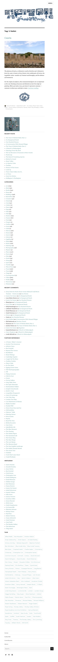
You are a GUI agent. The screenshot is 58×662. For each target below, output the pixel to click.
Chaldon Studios (11, 361)
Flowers (8, 216)
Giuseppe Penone (26, 568)
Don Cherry (8, 562)
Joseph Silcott (31, 584)
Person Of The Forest (12, 167)
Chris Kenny (9, 473)
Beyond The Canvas (12, 350)
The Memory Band (11, 444)
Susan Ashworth (11, 518)
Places (34, 105)
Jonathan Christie (36, 581)
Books (8, 190)
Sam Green (9, 425)
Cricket (8, 205)
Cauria (7, 38)
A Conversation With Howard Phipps (17, 144)
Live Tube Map (10, 397)
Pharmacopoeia (37, 597)
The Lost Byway (10, 442)
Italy (18, 578)
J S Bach (39, 584)
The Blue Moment (11, 429)
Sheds (8, 258)
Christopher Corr (11, 475)
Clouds (8, 201)
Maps (7, 241)
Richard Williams (39, 600)
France (17, 568)
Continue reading (33, 88)
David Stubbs (21, 559)
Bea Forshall (9, 348)
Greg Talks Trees (11, 382)
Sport (7, 262)
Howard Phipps (26, 575)
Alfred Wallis (8, 536)
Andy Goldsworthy (10, 540)
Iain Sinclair (36, 575)
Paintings (9, 245)
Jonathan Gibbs (10, 499)
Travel (37, 105)
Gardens (8, 224)
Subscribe (7, 636)
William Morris (16, 623)
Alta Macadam (18, 536)
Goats (7, 226)
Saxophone (8, 613)
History (30, 105)
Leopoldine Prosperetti (13, 393)
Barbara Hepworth (22, 543)
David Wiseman (10, 479)
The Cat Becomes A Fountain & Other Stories (19, 152)
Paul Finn (9, 513)
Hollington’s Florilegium (13, 178)
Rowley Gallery (18, 607)
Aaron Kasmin (10, 464)
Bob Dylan (8, 549)
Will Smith (25, 623)
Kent (30, 587)
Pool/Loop (9, 155)
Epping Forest (9, 565)
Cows (7, 203)
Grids (7, 228)
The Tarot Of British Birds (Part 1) (16, 146)
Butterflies (9, 196)
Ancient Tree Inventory (13, 344)
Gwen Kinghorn (10, 332)
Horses (8, 233)
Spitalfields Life (10, 427)
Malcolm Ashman (11, 509)
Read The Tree (10, 421)
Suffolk (12, 616)
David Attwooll (35, 555)
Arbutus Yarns (10, 346)
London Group (39, 591)
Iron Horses (24, 294)
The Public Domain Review (14, 448)
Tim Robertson (10, 526)
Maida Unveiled (10, 403)
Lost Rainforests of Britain (14, 401)
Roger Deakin (33, 603)
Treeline (8, 165)
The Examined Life (11, 435)
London (30, 591)
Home (6, 633)
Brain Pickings (10, 355)
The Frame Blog (10, 438)
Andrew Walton (29, 536)
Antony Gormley (10, 543)
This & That (9, 267)
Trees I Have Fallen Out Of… (14, 172)
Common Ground (10, 555)
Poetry (8, 254)
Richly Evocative (11, 423)
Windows (8, 284)
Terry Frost (8, 619)
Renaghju (36, 107)
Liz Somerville (10, 507)
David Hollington (11, 477)
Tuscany (7, 623)
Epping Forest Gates (12, 367)
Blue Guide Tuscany (33, 546)
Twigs (8, 273)
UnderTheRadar (10, 457)
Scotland (16, 613)
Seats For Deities (11, 176)
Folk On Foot (10, 376)
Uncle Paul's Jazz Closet (13, 455)
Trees (41, 105)
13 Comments (9, 109)
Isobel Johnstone (11, 490)
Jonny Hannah (10, 501)
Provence (18, 600)
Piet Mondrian (9, 600)
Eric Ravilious (19, 565)
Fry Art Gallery (10, 380)
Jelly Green (9, 494)
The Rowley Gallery (11, 524)
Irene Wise (9, 304)
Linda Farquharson (11, 505)
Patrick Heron (19, 597)
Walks (5, 107)
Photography (10, 247)
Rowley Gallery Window (32, 607)
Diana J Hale (9, 363)
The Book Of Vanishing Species (15, 157)
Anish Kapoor (22, 540)
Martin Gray (31, 107)
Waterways (9, 282)
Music (8, 243)
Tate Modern (37, 616)
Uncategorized (10, 275)
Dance (8, 207)
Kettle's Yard (10, 391)
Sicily (30, 613)
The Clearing (10, 431)
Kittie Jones (9, 503)
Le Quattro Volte (11, 163)
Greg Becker (37, 568)
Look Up (8, 169)
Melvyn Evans (10, 511)
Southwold (37, 613)
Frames (8, 218)
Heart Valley (9, 161)
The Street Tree (10, 450)
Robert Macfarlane (10, 603)
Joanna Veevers (10, 496)
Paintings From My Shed (13, 150)
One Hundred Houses (12, 142)
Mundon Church (21, 321)
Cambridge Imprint (11, 357)
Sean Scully (24, 613)
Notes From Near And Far (13, 408)
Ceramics (8, 199)
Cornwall (20, 555)
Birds (7, 188)
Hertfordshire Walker (12, 386)
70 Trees (8, 174)
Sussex (29, 616)
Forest (8, 378)
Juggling (8, 239)
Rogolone (22, 328)
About (6, 644)
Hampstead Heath (10, 571)
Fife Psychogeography (12, 369)
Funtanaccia (19, 107)
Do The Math (10, 365)
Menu (50, 3)
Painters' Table (10, 412)
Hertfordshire (9, 575)
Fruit (7, 220)
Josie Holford (10, 319)
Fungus (8, 222)
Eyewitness (33, 565)
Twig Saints (9, 528)
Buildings (9, 194)
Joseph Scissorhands (12, 389)
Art (27, 105)
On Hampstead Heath (12, 140)
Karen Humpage (10, 587)
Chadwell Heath (18, 549)
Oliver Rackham (30, 594)
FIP (7, 372)
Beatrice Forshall (35, 543)
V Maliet (41, 107)
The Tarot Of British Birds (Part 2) (16, 138)
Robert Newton (10, 516)
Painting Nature (11, 414)
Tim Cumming (37, 619)
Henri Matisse (22, 571)
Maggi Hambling (10, 594)
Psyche (8, 418)
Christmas (8, 552)
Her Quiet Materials (12, 384)
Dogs (7, 209)
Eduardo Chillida (25, 562)
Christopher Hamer (31, 552)
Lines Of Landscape (12, 395)
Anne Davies (9, 469)
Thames (15, 619)
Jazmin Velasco (10, 492)
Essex (27, 565)
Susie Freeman (10, 520)
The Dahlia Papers (11, 433)
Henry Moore (32, 571)
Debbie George (10, 481)
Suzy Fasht (9, 522)
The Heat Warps (11, 440)
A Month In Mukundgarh (13, 148)
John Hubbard (25, 581)
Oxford (39, 594)
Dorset (16, 562)
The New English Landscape (14, 446)
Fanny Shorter (10, 486)
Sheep (8, 260)
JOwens (8, 315)
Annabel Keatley (11, 467)
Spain (6, 616)
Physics (8, 250)
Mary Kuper (20, 594)
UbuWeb (8, 452)
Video (7, 277)
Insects (8, 235)
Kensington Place (22, 587)
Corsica (14, 107)
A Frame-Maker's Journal (13, 342)
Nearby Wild (9, 406)
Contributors (8, 640)
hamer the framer (11, 105)
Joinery (8, 237)
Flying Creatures (11, 374)
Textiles (8, 264)
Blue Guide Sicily (21, 546)
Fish (7, 213)
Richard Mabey (27, 600)
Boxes (8, 192)
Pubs (7, 256)
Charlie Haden (29, 549)
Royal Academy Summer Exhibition (16, 610)
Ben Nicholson (9, 546)
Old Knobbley (10, 410)
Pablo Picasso (9, 597)
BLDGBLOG (9, 352)
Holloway (17, 575)
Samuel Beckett (33, 610)
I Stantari (25, 107)
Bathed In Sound (11, 159)
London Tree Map (11, 399)
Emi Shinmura (10, 484)
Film (7, 211)
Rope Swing (8, 607)
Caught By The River (12, 359)
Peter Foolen (10, 416)
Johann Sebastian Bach (12, 581)
